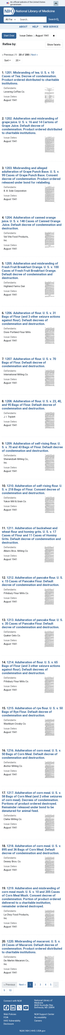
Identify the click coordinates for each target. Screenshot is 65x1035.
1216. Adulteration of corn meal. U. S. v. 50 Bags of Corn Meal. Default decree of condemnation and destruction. (31, 754)
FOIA (6, 1017)
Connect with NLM (13, 1001)
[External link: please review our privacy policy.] (6, 1007)
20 (19, 60)
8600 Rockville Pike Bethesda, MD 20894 (44, 1006)
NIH (27, 1031)
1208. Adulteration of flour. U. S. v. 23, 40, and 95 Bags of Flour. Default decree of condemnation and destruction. (32, 404)
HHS (33, 1031)
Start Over (9, 35)
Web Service (50, 26)
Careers (38, 1020)
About (23, 26)
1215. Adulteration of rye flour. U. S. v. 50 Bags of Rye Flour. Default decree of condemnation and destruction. (32, 711)
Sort (6, 60)
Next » (34, 54)
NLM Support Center (44, 1014)
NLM (22, 1031)
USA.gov (41, 1031)
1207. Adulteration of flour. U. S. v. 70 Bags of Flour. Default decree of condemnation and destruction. (29, 362)
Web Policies (10, 1014)
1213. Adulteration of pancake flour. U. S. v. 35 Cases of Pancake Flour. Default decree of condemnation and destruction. (32, 623)
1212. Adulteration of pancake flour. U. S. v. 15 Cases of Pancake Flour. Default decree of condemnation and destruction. (32, 581)
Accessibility (40, 1017)
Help (35, 26)
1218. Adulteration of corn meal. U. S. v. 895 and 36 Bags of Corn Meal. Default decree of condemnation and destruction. (31, 849)
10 (10, 990)
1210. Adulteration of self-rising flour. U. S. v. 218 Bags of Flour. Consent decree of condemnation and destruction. (32, 489)
